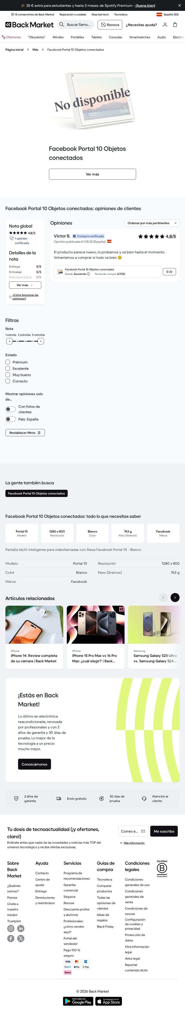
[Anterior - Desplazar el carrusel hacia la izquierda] (163, 597)
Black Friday (105, 926)
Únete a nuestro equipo (12, 909)
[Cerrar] (179, 5)
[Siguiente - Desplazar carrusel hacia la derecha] (175, 597)
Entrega (40, 891)
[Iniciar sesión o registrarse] (165, 24)
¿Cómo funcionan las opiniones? (25, 296)
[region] (92, 638)
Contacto (42, 873)
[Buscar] (61, 24)
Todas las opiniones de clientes (106, 902)
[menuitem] (58, 37)
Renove (69, 903)
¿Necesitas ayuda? (141, 24)
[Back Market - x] (20, 938)
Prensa (12, 897)
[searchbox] (79, 24)
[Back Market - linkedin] (20, 928)
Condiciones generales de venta (134, 896)
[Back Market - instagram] (10, 928)
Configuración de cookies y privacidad (135, 924)
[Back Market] (29, 24)
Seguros (70, 897)
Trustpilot (14, 921)
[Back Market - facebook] (10, 938)
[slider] (9, 341)
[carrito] (175, 24)
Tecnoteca (104, 879)
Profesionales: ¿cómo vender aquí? (74, 926)
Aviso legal (132, 958)
